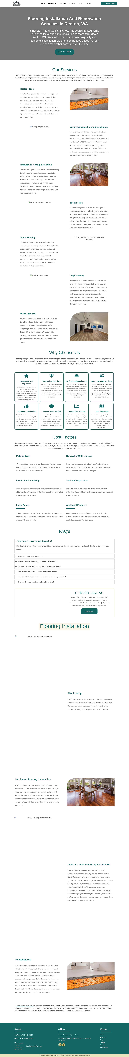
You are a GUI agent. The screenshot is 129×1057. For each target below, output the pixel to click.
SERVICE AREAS (89, 593)
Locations (62, 3)
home (102, 1035)
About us (102, 1037)
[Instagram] (60, 1044)
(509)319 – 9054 (27, 1035)
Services (51, 3)
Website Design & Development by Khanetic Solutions (75, 1055)
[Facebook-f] (63, 1044)
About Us (72, 3)
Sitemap (102, 1045)
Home (43, 3)
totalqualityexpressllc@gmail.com (68, 1035)
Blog (80, 3)
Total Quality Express (24, 1006)
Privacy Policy (104, 1047)
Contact (88, 3)
